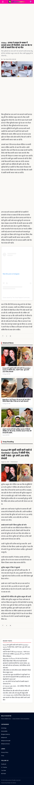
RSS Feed (3, 774)
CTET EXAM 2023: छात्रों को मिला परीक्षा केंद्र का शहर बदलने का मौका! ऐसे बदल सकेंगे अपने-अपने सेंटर (16, 697)
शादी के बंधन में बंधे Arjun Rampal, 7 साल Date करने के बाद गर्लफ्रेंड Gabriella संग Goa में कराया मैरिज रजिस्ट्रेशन (16, 654)
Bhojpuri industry (5, 734)
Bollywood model (5, 741)
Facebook (3, 764)
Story (2, 756)
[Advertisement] (17, 21)
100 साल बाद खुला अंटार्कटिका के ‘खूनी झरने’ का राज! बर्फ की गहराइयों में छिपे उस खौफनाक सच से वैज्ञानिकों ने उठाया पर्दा (16, 677)
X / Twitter (4, 767)
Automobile (4, 731)
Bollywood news (5, 744)
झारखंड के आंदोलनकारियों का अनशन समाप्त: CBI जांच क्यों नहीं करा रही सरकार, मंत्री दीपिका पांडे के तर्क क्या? (16, 665)
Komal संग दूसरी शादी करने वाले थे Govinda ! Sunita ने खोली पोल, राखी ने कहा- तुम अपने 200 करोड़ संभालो (16, 454)
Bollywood (4, 738)
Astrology (3, 728)
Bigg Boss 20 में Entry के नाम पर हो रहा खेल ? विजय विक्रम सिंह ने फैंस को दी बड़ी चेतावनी (16, 660)
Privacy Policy (4, 752)
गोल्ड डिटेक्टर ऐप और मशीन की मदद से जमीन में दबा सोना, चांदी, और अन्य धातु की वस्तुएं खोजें (16, 692)
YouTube (3, 770)
